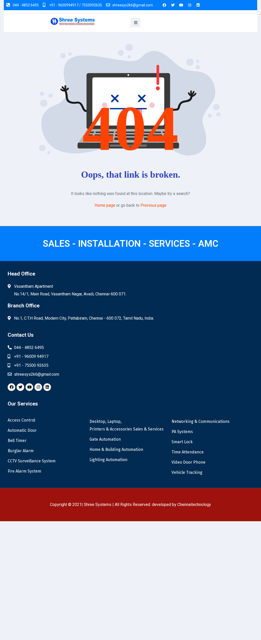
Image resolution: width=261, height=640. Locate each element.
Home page (105, 205)
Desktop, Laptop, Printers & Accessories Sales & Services (126, 425)
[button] (135, 22)
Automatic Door (22, 430)
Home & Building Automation (116, 449)
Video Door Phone (188, 462)
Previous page (153, 205)
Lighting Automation (108, 459)
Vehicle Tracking (187, 472)
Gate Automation (105, 439)
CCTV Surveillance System (32, 461)
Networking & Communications (201, 421)
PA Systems (182, 431)
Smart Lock (182, 441)
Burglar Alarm (21, 450)
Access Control (21, 420)
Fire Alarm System (24, 471)
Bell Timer (17, 440)
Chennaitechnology (194, 504)
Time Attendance (188, 452)
